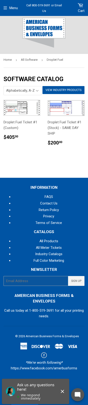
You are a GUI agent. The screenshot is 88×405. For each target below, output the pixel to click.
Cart (81, 11)
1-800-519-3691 (41, 310)
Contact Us (48, 203)
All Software (29, 59)
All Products (48, 241)
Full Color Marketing (49, 260)
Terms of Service (48, 223)
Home (8, 59)
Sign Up (76, 281)
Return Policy (49, 210)
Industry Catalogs (48, 254)
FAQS (49, 197)
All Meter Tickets (49, 248)
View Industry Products (63, 90)
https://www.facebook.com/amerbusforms (44, 368)
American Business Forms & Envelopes (52, 336)
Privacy (48, 216)
